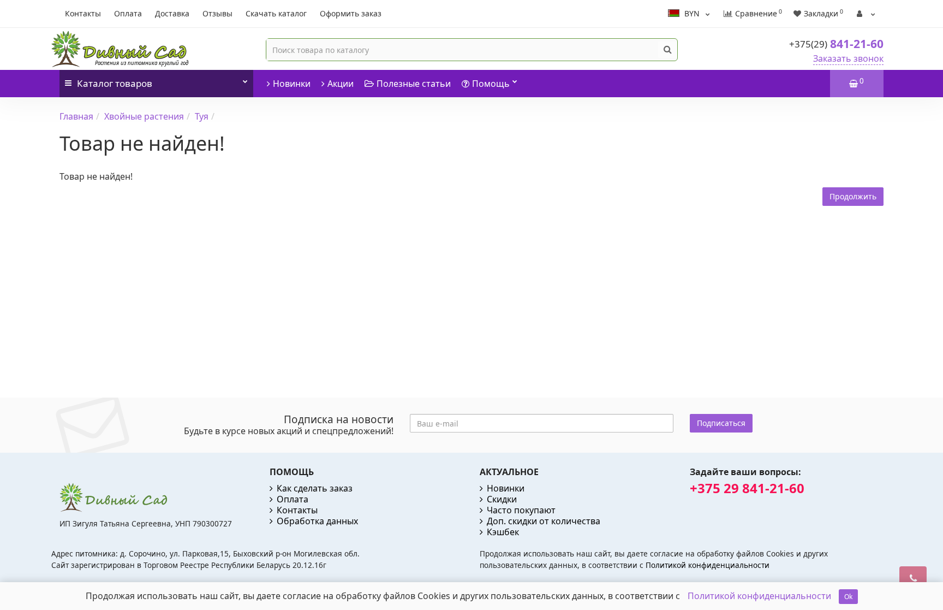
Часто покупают (521, 510)
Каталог (114, 83)
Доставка (172, 13)
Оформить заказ (350, 13)
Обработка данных (317, 521)
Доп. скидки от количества (543, 521)
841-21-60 (836, 43)
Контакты (83, 13)
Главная (76, 116)
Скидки (502, 499)
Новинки (292, 84)
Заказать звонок (848, 58)
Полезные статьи (414, 84)
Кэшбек (503, 532)
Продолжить (852, 196)
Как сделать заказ (315, 488)
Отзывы (217, 13)
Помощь (491, 84)
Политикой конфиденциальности (707, 565)
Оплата (128, 13)
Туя (201, 116)
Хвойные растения (144, 116)
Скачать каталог (276, 13)
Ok (848, 596)
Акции (340, 84)
